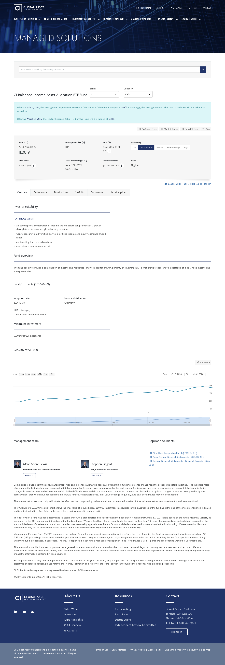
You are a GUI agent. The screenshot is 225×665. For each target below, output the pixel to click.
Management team (177, 184)
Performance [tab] (40, 192)
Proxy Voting (123, 609)
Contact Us (176, 632)
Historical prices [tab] (118, 192)
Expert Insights (166, 19)
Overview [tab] (22, 192)
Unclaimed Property (175, 649)
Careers (72, 630)
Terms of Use (101, 649)
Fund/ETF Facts (191, 129)
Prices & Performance (55, 19)
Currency (128, 88)
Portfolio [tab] (79, 192)
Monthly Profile (171, 129)
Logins (159, 8)
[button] (109, 151)
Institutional (143, 8)
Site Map (206, 649)
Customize (205, 362)
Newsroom (71, 614)
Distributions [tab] (61, 192)
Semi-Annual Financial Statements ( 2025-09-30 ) (178, 456)
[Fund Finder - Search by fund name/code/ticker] (203, 69)
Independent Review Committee (135, 625)
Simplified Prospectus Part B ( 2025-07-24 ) (174, 453)
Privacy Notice (137, 649)
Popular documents (200, 184)
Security (193, 649)
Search (179, 8)
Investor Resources (113, 19)
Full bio (28, 475)
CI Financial (74, 625)
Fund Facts (121, 614)
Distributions (123, 619)
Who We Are (72, 609)
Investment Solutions (25, 19)
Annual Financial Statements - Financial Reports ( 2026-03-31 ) (180, 462)
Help (195, 8)
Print (207, 129)
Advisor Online (189, 19)
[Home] (29, 8)
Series (93, 88)
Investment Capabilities (84, 19)
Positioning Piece (148, 129)
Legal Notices (119, 649)
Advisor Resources (141, 19)
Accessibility (154, 649)
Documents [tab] (97, 192)
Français (206, 8)
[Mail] (33, 612)
